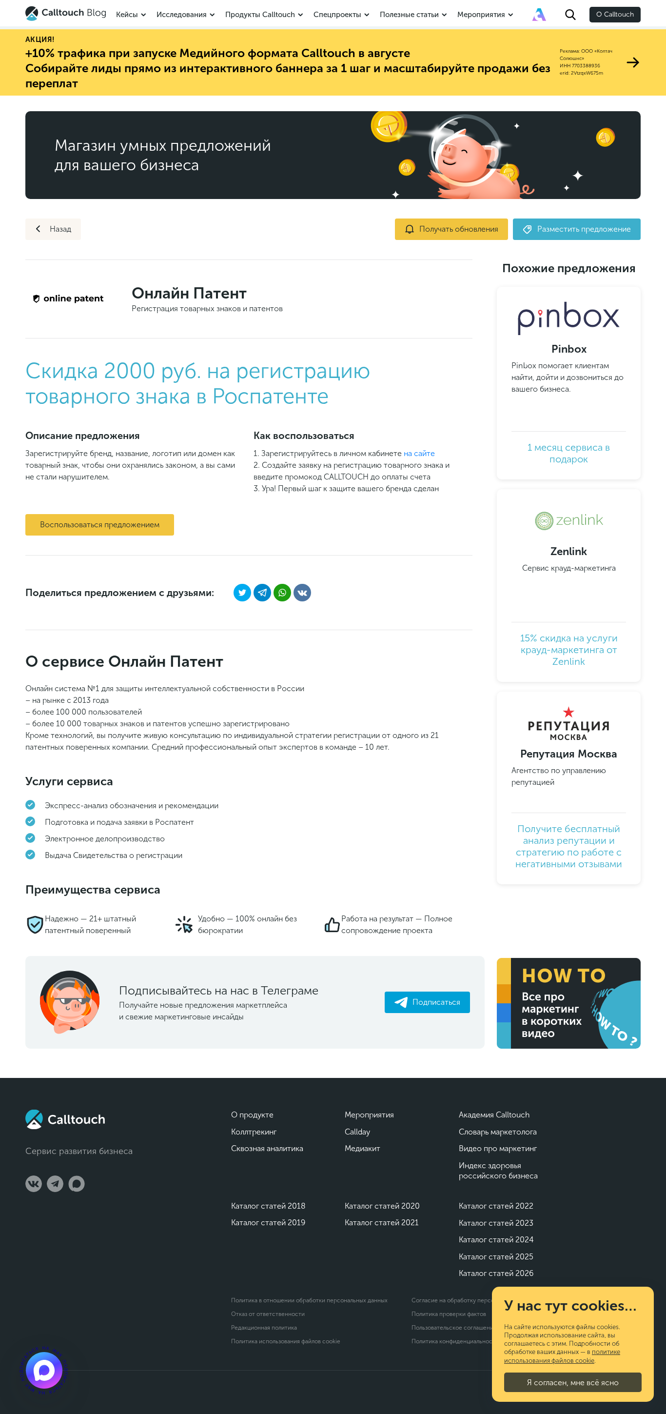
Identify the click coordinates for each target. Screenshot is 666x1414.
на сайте (419, 453)
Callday (357, 1131)
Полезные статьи (409, 14)
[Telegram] (55, 1183)
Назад (60, 229)
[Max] (76, 1183)
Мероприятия (481, 14)
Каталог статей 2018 (268, 1206)
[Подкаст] (44, 1370)
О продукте (252, 1114)
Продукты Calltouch (260, 14)
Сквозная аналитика (267, 1148)
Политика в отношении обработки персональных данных (309, 1300)
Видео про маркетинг (498, 1148)
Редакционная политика (264, 1327)
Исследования (182, 14)
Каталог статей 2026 (496, 1273)
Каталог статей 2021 (382, 1222)
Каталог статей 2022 (496, 1206)
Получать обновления (458, 229)
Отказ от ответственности (268, 1314)
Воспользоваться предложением (99, 524)
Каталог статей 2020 (382, 1206)
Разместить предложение (584, 229)
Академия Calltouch (494, 1114)
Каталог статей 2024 (496, 1239)
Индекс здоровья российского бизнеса (498, 1171)
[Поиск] (570, 14)
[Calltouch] (65, 1119)
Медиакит (362, 1148)
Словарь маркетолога (498, 1131)
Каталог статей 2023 (496, 1223)
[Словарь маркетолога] (539, 14)
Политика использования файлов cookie (285, 1341)
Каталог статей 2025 (496, 1256)
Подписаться (436, 1002)
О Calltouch (615, 14)
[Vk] (33, 1183)
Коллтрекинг (253, 1131)
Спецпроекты (337, 14)
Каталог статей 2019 (268, 1222)
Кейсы (127, 14)
